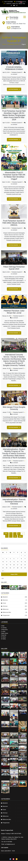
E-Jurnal (3, 631)
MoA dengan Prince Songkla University (14, 408)
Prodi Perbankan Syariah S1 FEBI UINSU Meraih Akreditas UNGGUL (14, 223)
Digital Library (4, 633)
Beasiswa (5, 600)
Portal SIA (3, 635)
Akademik (5, 597)
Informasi (5, 606)
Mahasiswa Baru (7, 612)
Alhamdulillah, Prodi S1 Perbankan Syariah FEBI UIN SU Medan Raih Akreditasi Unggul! (14, 176)
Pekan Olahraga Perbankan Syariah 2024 (14, 268)
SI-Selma (3, 637)
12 (15, 536)
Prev (6, 533)
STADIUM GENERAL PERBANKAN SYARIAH (14, 68)
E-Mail (2, 626)
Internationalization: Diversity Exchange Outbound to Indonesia (14, 501)
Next (20, 536)
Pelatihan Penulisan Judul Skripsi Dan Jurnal (14, 312)
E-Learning (3, 627)
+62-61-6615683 (8, 1)
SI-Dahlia (3, 639)
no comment (14, 74)
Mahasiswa (5, 609)
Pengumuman (6, 615)
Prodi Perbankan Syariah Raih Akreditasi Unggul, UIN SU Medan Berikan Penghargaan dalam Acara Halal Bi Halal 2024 (14, 115)
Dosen (4, 603)
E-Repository (4, 629)
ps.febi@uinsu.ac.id (21, 1)
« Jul (2, 578)
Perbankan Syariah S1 (16, 72)
